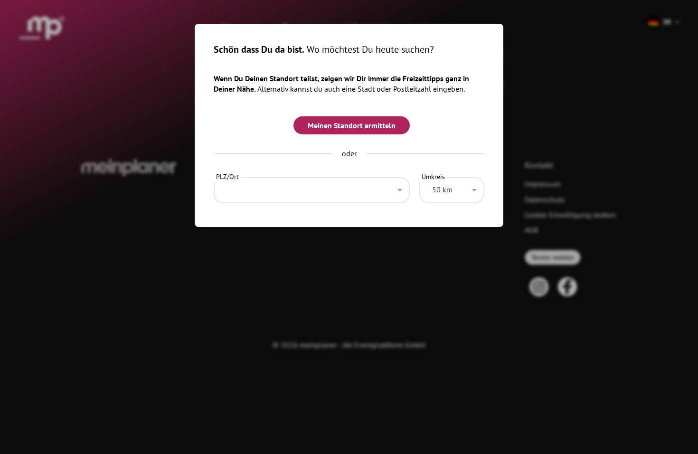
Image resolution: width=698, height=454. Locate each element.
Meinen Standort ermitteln (352, 125)
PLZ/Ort (227, 176)
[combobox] (312, 187)
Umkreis (433, 176)
